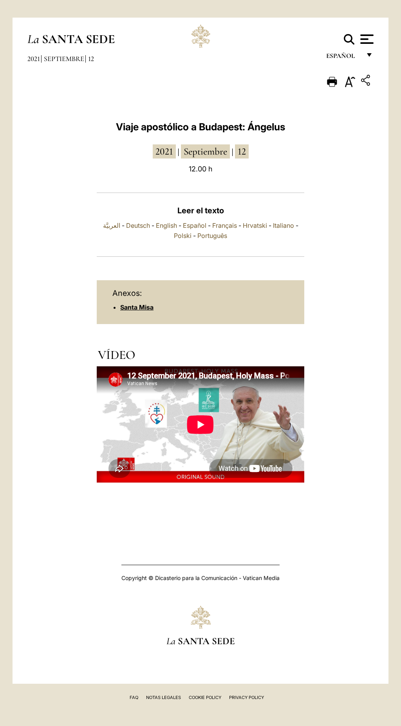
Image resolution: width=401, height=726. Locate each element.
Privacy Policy (246, 697)
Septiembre (64, 58)
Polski (182, 236)
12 (91, 58)
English (166, 225)
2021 (33, 58)
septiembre (205, 151)
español (343, 58)
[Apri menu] (366, 39)
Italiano (283, 225)
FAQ (134, 697)
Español (194, 225)
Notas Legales (163, 697)
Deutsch (138, 225)
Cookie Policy (205, 697)
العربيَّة (111, 225)
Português (212, 236)
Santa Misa (137, 307)
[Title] (366, 81)
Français (224, 225)
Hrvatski (255, 225)
